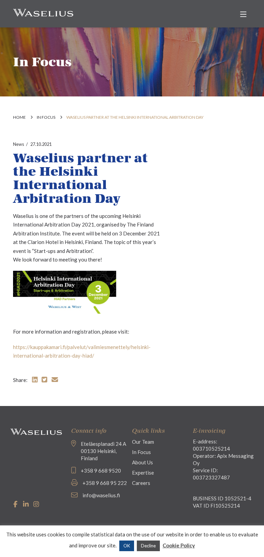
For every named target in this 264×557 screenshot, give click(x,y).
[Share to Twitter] (44, 379)
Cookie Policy (179, 545)
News (18, 144)
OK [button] (126, 545)
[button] (243, 14)
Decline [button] (148, 545)
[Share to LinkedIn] (34, 379)
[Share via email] (55, 379)
